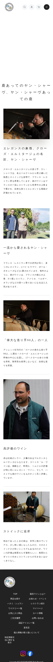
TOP (15, 594)
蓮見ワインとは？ (38, 594)
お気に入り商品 (15, 613)
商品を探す (15, 599)
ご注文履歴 (15, 618)
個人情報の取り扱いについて (26, 632)
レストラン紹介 (38, 603)
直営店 (27, 627)
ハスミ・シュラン (15, 603)
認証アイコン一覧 (26, 623)
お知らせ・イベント (38, 599)
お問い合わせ (38, 618)
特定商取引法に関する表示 (10, 640)
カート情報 (38, 613)
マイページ (38, 608)
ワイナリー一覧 (15, 608)
